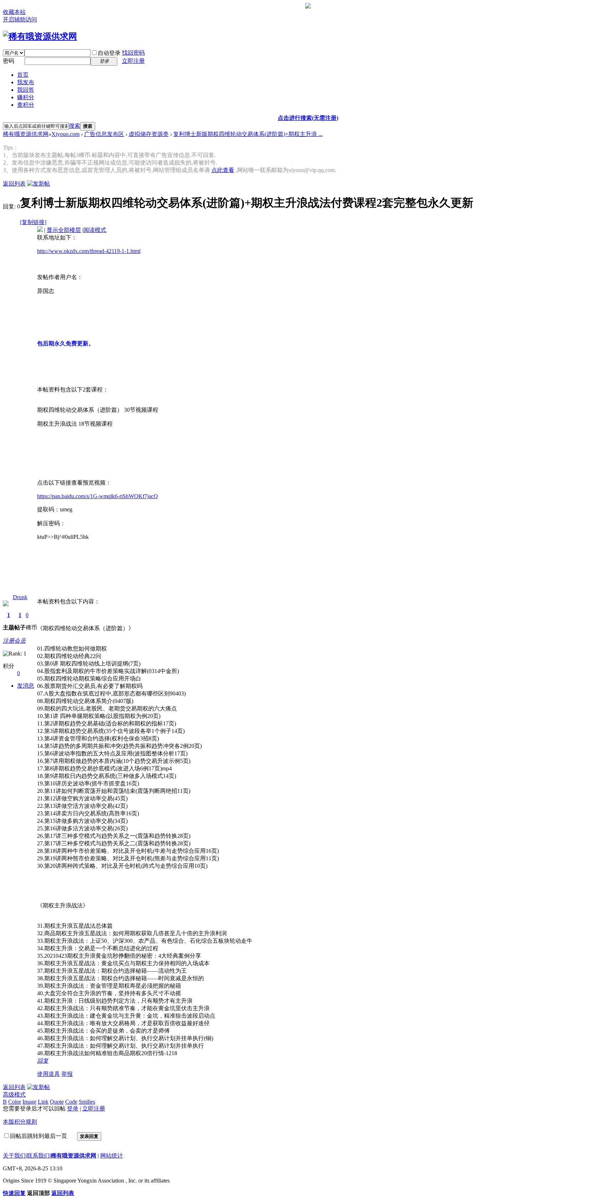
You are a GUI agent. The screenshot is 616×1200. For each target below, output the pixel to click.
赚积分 (25, 97)
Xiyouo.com (65, 134)
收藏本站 (14, 12)
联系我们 (38, 1156)
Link (43, 1102)
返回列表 (14, 184)
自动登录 (109, 53)
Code (71, 1102)
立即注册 (133, 61)
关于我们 (14, 1156)
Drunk (20, 597)
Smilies (87, 1102)
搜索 (74, 126)
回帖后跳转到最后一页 (38, 1136)
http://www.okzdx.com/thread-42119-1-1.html (88, 251)
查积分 (25, 105)
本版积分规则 (20, 1122)
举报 (67, 1074)
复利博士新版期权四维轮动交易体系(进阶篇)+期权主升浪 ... (248, 134)
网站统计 (111, 1156)
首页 (23, 75)
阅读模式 (94, 230)
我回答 (25, 90)
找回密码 (133, 53)
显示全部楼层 (64, 230)
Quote (57, 1102)
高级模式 (14, 1095)
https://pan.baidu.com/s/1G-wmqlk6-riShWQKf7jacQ (97, 496)
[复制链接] (33, 222)
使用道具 (48, 1074)
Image (29, 1102)
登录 (72, 1108)
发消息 (25, 686)
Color (14, 1102)
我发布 (25, 82)
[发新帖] (38, 184)
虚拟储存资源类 (149, 134)
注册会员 (14, 641)
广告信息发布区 (104, 134)
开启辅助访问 (20, 19)
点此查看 (222, 170)
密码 (8, 61)
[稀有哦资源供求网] (40, 36)
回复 (42, 1061)
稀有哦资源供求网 (25, 134)
